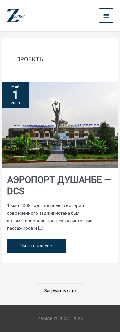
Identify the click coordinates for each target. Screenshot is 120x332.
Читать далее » (36, 243)
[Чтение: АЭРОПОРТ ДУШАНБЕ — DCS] (59, 124)
